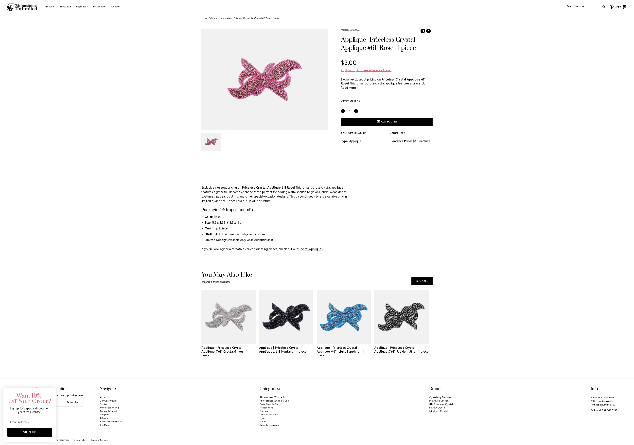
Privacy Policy (80, 440)
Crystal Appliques (310, 249)
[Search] (604, 7)
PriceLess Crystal (350, 30)
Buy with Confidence (111, 421)
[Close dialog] (52, 392)
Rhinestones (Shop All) (272, 397)
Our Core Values (109, 400)
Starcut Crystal (437, 407)
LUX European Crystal (441, 404)
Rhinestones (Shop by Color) (275, 400)
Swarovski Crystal (439, 400)
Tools (262, 418)
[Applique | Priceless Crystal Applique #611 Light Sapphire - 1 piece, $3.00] (344, 317)
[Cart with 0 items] (624, 6)
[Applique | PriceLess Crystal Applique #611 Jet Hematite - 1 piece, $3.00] (401, 317)
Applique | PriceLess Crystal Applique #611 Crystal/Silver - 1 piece (224, 351)
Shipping (104, 414)
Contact (115, 6)
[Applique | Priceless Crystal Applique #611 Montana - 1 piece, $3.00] (286, 317)
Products (49, 6)
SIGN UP (29, 432)
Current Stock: (350, 100)
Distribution (99, 6)
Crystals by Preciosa (440, 397)
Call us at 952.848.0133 (604, 410)
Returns (104, 418)
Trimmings (265, 411)
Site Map (104, 425)
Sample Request (108, 411)
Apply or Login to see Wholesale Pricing (366, 70)
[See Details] (233, 341)
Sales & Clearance (269, 425)
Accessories (266, 407)
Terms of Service (99, 440)
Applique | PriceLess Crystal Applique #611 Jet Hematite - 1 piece (401, 349)
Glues (263, 421)
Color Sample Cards (270, 404)
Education (65, 6)
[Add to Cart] (224, 341)
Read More (348, 88)
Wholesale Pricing (109, 407)
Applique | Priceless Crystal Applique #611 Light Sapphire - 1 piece (340, 351)
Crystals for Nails (269, 414)
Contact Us (106, 404)
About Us (105, 397)
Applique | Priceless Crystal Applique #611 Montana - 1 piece (283, 349)
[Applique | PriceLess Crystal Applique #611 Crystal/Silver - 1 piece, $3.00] (228, 317)
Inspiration (82, 6)
